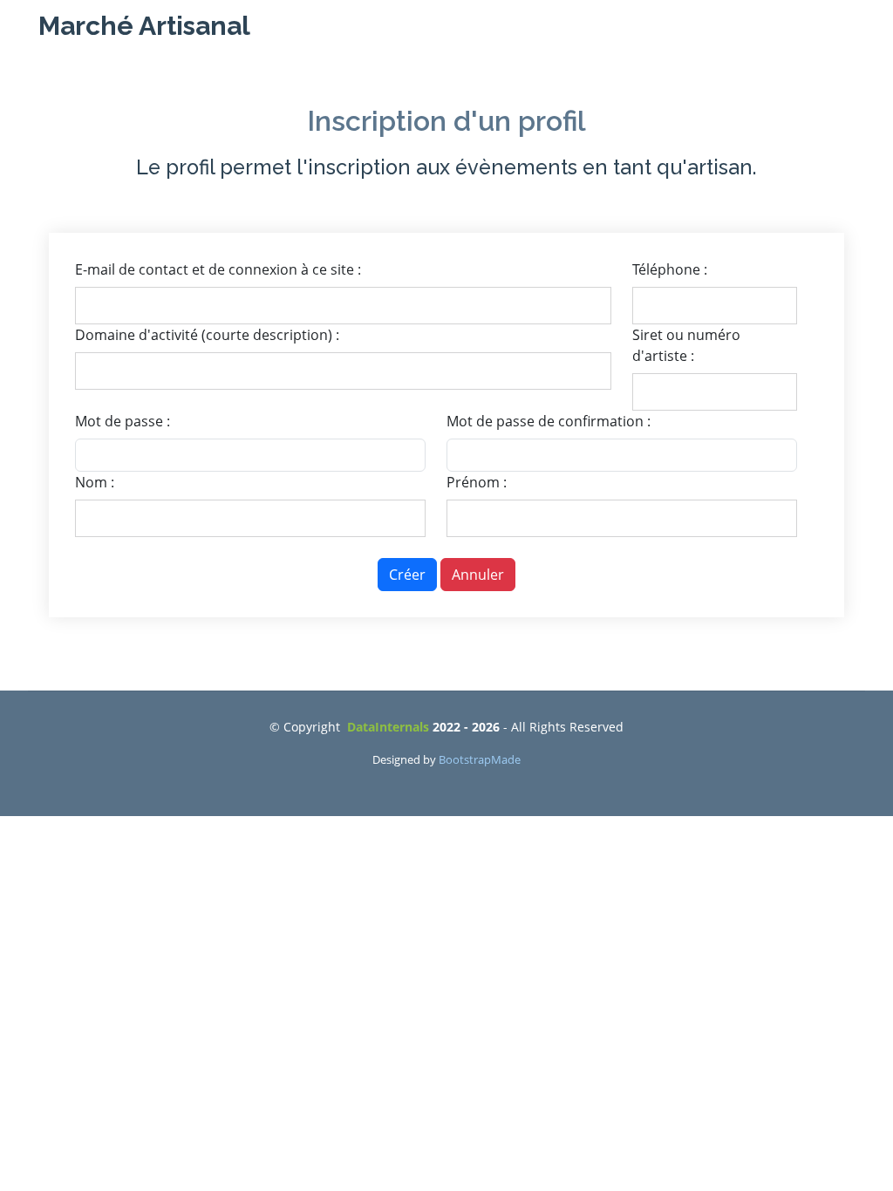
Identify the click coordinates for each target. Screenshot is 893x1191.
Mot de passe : (122, 421)
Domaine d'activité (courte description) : (207, 334)
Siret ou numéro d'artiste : (686, 345)
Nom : (94, 482)
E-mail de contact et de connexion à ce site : (218, 269)
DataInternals (390, 726)
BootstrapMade (480, 759)
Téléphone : (669, 269)
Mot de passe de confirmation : (548, 421)
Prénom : (476, 482)
